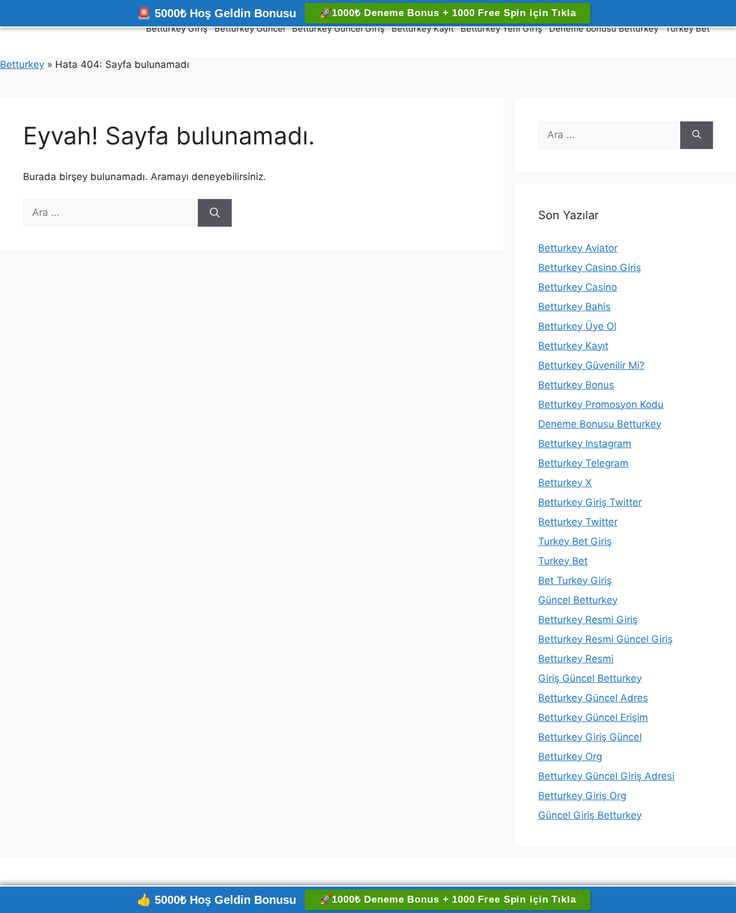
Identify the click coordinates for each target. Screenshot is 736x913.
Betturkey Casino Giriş (589, 267)
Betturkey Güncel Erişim (593, 717)
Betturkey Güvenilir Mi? (591, 365)
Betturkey (22, 64)
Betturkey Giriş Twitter (590, 502)
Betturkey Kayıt (423, 28)
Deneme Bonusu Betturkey (599, 424)
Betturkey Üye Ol (577, 326)
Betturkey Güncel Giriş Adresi (606, 776)
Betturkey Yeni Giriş (501, 28)
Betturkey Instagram (584, 443)
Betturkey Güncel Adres (593, 698)
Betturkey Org (570, 756)
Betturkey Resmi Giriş (588, 619)
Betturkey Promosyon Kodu (601, 404)
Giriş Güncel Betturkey (590, 678)
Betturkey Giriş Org (582, 795)
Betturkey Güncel (249, 28)
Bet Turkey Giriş (575, 580)
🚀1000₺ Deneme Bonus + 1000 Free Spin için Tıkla (448, 12)
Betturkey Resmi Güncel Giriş (605, 639)
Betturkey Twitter (578, 522)
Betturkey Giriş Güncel (590, 737)
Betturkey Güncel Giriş (338, 28)
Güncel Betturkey (578, 600)
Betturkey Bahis (574, 306)
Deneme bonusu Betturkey (603, 28)
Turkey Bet (687, 28)
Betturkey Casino (577, 287)
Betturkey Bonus (576, 385)
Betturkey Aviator (578, 248)
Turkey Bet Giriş (575, 541)
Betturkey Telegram (583, 463)
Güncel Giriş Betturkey (590, 815)
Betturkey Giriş (177, 28)
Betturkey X (565, 482)
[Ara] (215, 213)
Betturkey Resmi (576, 658)
